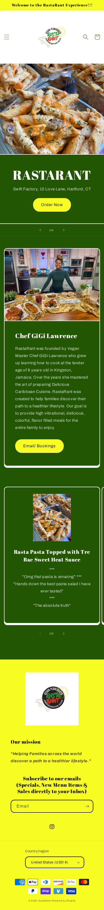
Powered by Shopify (64, 901)
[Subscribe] (87, 806)
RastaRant (44, 901)
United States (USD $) (49, 862)
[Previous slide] (40, 230)
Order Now (52, 205)
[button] (7, 37)
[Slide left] (40, 634)
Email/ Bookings (39, 446)
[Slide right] (64, 634)
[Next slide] (64, 230)
